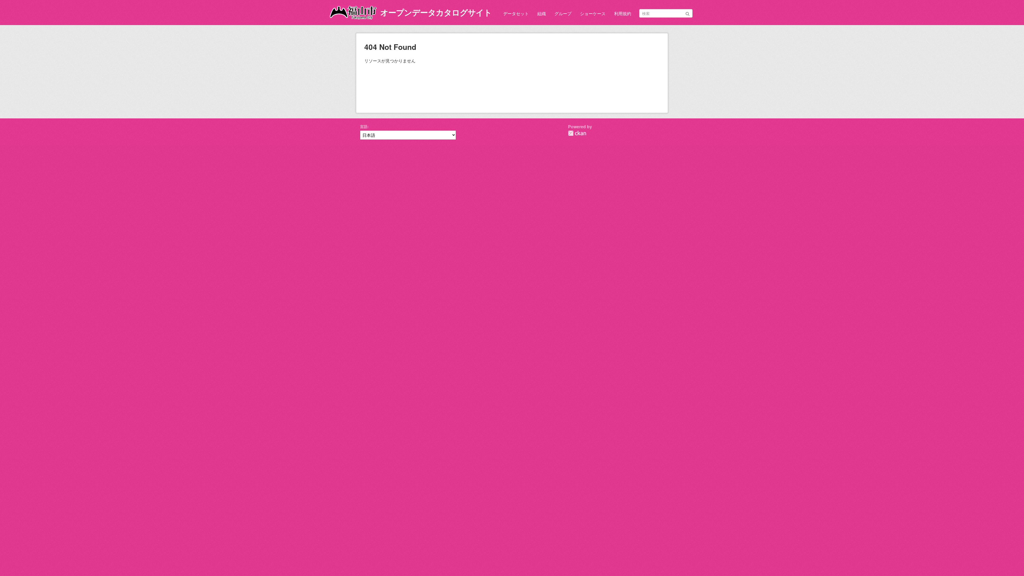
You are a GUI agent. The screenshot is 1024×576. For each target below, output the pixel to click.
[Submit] (687, 13)
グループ (562, 13)
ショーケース (593, 13)
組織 (541, 13)
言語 (363, 126)
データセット (516, 13)
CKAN (577, 133)
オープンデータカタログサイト (436, 12)
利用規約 (622, 13)
